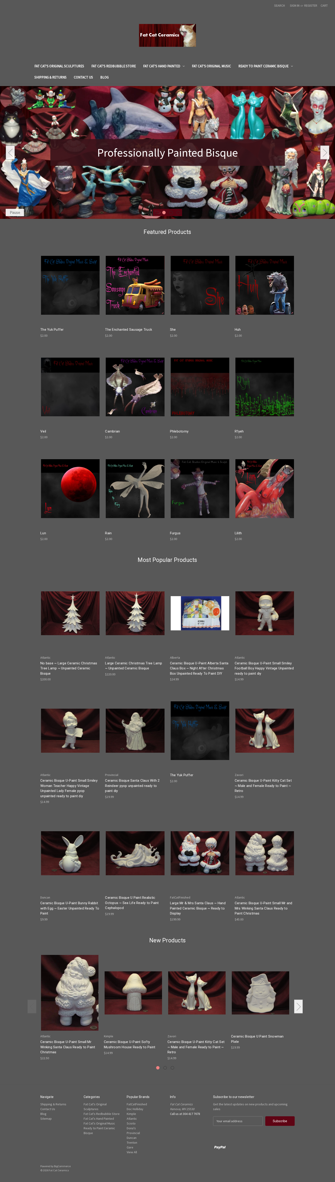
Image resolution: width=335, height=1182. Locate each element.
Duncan (132, 1138)
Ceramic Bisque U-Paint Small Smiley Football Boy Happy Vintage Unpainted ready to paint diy (264, 668)
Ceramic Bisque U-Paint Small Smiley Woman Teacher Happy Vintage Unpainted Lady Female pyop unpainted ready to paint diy (69, 788)
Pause (15, 212)
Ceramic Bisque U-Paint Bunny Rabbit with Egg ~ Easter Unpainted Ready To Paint (69, 908)
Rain (108, 533)
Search (279, 5)
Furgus (175, 533)
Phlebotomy (179, 431)
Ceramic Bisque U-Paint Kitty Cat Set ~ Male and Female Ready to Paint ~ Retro (263, 785)
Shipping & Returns (50, 77)
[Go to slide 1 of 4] (156, 212)
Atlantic (132, 1118)
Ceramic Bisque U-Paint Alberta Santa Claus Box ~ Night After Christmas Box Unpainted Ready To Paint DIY (199, 668)
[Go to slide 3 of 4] (171, 212)
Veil (43, 431)
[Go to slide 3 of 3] (172, 1067)
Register (310, 5)
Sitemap (46, 1118)
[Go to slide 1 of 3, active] (158, 1067)
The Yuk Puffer (52, 330)
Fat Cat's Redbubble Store (113, 66)
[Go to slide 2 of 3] (165, 1067)
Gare (130, 1147)
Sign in (294, 5)
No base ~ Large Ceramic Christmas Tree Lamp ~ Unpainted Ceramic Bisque (68, 668)
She (173, 330)
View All (132, 1152)
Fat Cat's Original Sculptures (59, 66)
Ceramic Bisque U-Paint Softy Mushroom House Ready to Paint (129, 1044)
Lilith (238, 533)
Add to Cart (70, 289)
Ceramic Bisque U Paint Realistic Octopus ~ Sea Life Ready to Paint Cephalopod (132, 903)
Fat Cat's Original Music (211, 66)
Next (324, 152)
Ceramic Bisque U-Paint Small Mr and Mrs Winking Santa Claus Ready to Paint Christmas (263, 908)
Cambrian (112, 431)
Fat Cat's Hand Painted (161, 66)
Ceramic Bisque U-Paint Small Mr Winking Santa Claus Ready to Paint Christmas (67, 1047)
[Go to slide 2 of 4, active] (164, 212)
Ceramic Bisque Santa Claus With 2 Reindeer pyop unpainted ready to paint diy (132, 785)
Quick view (70, 281)
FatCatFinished (137, 1104)
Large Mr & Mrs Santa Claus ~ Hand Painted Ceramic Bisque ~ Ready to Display (198, 908)
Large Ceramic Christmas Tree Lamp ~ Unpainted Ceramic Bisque (133, 666)
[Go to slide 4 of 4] (178, 212)
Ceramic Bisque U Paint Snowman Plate (257, 1039)
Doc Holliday (135, 1109)
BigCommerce (62, 1166)
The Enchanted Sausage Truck (128, 330)
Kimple (131, 1114)
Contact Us (83, 77)
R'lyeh (239, 431)
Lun (43, 533)
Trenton (132, 1142)
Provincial (133, 1133)
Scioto (131, 1123)
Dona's (131, 1128)
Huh (238, 330)
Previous (10, 152)
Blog (104, 77)
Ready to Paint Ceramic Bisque (263, 66)
